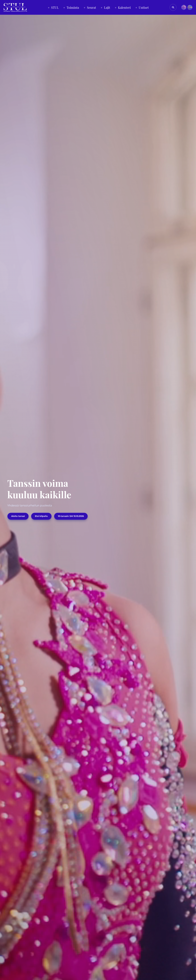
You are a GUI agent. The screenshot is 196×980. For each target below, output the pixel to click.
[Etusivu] (15, 7)
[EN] (183, 7)
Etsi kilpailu (41, 516)
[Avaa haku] (173, 7)
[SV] (189, 7)
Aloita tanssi (18, 516)
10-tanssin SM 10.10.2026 (71, 516)
